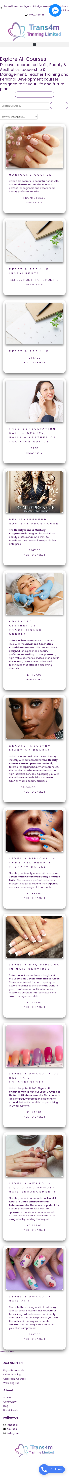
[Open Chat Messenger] (55, 10)
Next (12, 1351)
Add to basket (34, 362)
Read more (34, 203)
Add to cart (34, 285)
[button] (34, 44)
